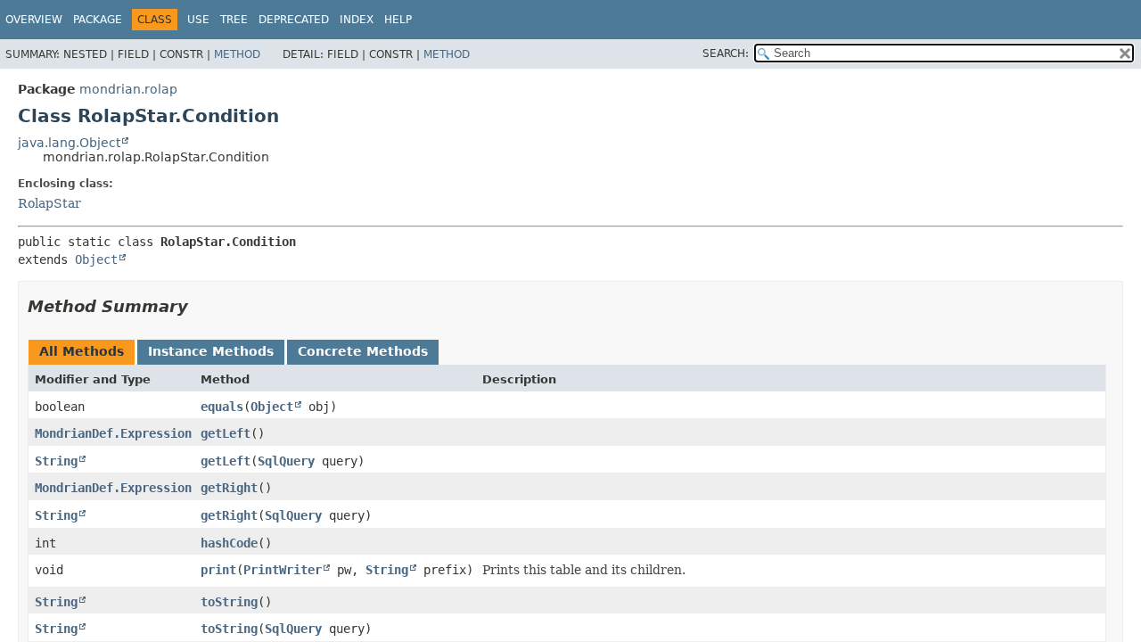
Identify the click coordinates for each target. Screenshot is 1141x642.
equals (222, 406)
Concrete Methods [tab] (363, 351)
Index (356, 19)
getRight (229, 488)
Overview (33, 19)
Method (237, 54)
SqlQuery (286, 461)
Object (96, 259)
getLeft (225, 433)
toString (229, 602)
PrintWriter (282, 570)
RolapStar (49, 203)
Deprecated (294, 19)
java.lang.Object (69, 143)
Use (198, 19)
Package (97, 19)
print (218, 570)
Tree (234, 19)
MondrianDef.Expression (113, 433)
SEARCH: (725, 53)
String (56, 461)
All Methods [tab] (81, 351)
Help (398, 19)
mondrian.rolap (128, 89)
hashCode (229, 543)
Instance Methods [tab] (211, 351)
